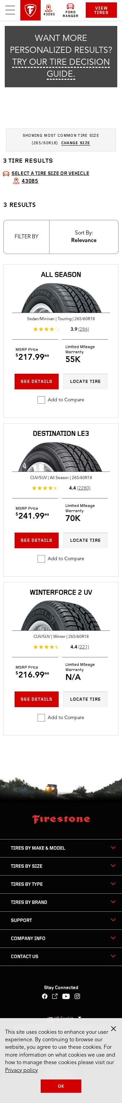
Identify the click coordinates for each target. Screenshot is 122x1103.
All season (61, 275)
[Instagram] (77, 997)
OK (61, 1086)
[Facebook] (44, 997)
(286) (83, 329)
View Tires (101, 10)
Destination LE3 (61, 434)
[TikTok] (55, 997)
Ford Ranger (71, 14)
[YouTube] (66, 997)
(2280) (83, 488)
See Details (37, 381)
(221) (83, 647)
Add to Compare (66, 400)
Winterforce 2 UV (61, 593)
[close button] (113, 1028)
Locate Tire (85, 381)
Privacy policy (21, 1070)
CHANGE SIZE (75, 143)
